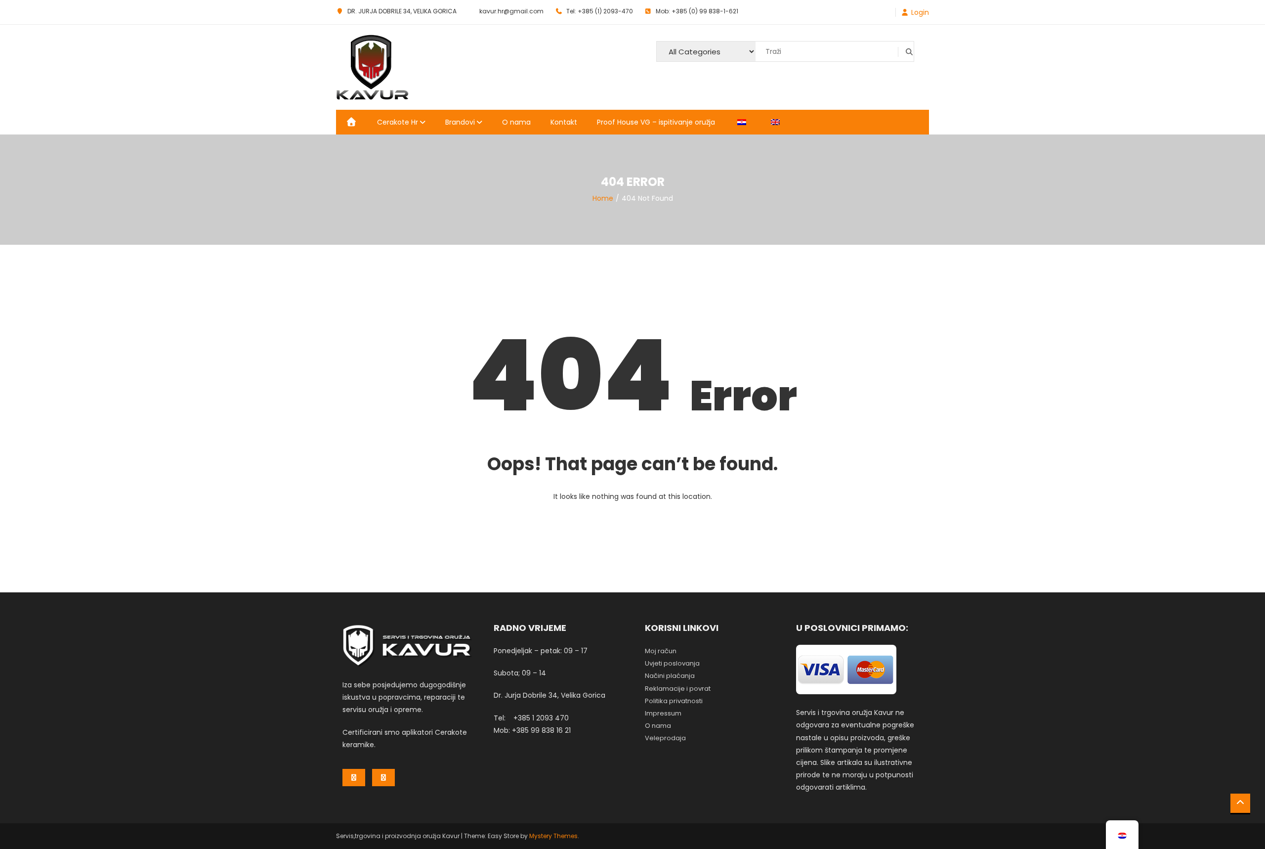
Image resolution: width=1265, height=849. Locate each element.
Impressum (663, 713)
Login (920, 12)
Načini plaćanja (670, 675)
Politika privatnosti (674, 701)
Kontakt (563, 122)
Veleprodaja (665, 738)
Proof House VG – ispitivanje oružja (656, 122)
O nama (516, 122)
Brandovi (460, 122)
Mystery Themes (553, 836)
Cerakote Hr (397, 122)
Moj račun (660, 651)
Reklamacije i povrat (678, 688)
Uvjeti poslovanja (672, 663)
